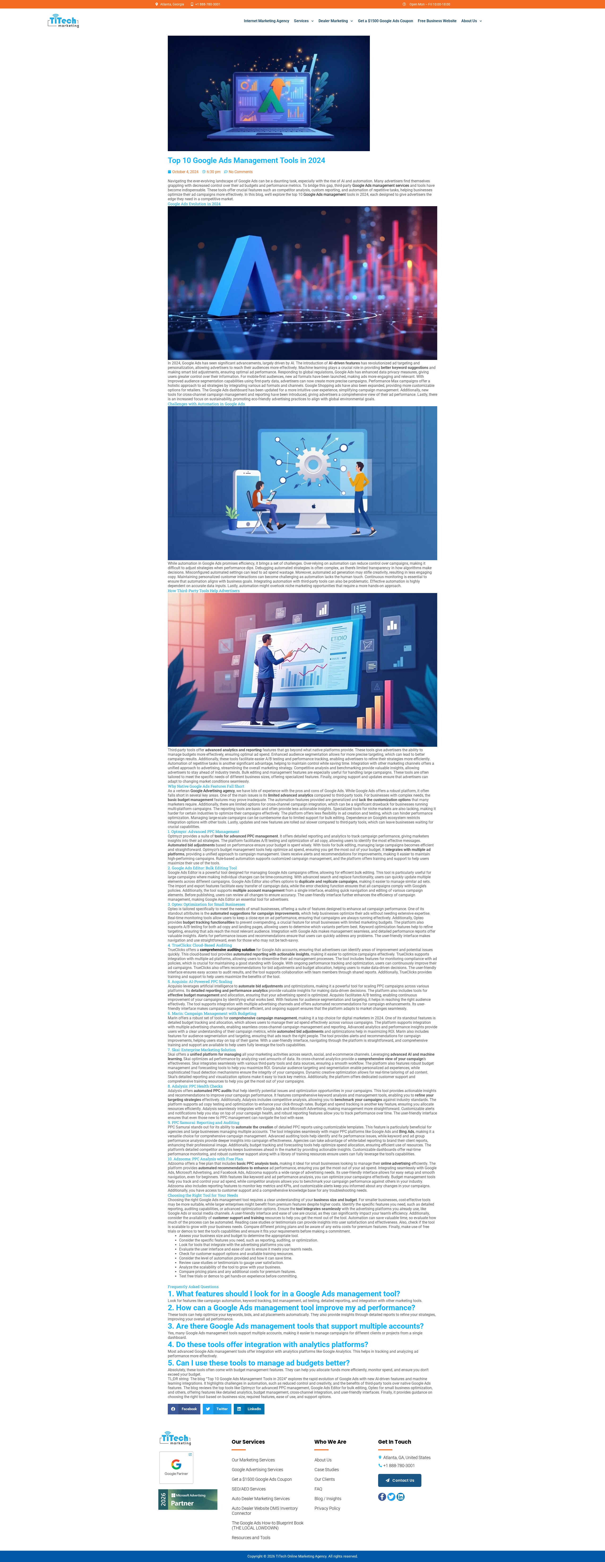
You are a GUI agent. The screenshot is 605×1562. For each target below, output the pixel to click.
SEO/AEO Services (249, 1488)
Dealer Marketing (333, 21)
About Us (469, 21)
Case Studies (327, 1469)
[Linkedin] (401, 1497)
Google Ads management (324, 194)
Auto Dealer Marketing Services (261, 1498)
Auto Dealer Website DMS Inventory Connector (265, 1511)
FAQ (318, 1488)
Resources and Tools (251, 1537)
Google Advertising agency (212, 791)
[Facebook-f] (382, 1497)
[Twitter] (391, 1497)
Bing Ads (406, 1131)
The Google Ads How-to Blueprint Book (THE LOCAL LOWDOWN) (268, 1525)
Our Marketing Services (253, 1459)
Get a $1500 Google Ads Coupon (385, 21)
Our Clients (325, 1479)
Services (301, 21)
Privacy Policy (327, 1508)
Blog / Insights (328, 1498)
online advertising (396, 1163)
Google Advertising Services (257, 1469)
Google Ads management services (380, 185)
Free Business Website (437, 21)
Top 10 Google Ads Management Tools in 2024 (246, 160)
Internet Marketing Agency (266, 21)
